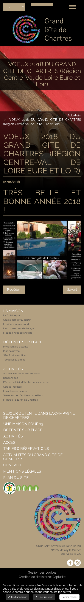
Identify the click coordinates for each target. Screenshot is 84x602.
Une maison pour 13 (23, 424)
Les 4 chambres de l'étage (18, 328)
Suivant (72, 289)
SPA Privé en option (14, 355)
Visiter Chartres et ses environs (21, 373)
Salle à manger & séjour (17, 319)
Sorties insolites (12, 386)
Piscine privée (11, 350)
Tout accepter (18, 597)
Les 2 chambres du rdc (16, 324)
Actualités (74, 115)
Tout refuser (45, 597)
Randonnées (10, 377)
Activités (13, 436)
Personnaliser (69, 597)
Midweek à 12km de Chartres (20, 399)
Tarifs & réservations (26, 448)
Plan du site (16, 477)
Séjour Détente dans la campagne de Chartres (39, 415)
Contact (12, 465)
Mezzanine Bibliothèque (17, 332)
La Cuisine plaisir (13, 315)
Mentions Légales (22, 471)
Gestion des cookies (42, 572)
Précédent (14, 289)
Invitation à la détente (15, 346)
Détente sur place (22, 430)
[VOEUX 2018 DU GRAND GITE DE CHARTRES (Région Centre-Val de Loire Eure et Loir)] (42, 250)
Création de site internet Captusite (42, 577)
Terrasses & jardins (14, 359)
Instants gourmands (14, 391)
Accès (9, 442)
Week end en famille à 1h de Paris (23, 395)
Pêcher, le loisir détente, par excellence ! (26, 382)
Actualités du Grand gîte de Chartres (33, 457)
